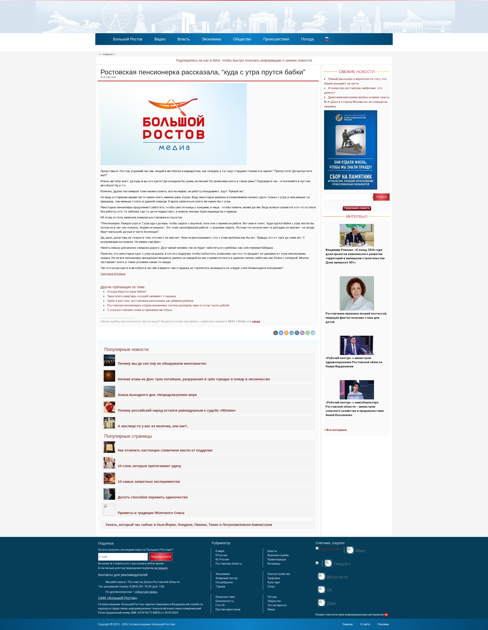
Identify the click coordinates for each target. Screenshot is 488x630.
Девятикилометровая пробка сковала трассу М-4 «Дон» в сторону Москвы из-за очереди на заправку (356, 102)
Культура (274, 582)
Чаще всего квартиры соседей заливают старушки (141, 296)
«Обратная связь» (146, 591)
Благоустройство (279, 573)
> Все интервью (335, 430)
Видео (159, 39)
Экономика (211, 39)
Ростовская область (229, 563)
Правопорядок (277, 559)
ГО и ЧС (220, 605)
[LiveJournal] (297, 333)
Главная (348, 624)
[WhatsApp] (307, 333)
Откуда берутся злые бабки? (126, 291)
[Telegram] (313, 333)
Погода (307, 39)
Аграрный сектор (227, 578)
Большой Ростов (127, 39)
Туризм (220, 586)
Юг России (222, 559)
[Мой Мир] (291, 333)
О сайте (365, 624)
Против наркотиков (228, 609)
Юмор (271, 609)
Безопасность (225, 601)
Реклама (383, 624)
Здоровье (274, 578)
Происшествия (276, 39)
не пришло (161, 568)
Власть (183, 39)
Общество (242, 39)
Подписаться (161, 556)
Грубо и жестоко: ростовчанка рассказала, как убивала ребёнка (150, 301)
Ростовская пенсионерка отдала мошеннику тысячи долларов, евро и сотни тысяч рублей (168, 305)
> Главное (107, 54)
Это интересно (277, 605)
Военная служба (278, 555)
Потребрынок (224, 582)
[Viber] (302, 333)
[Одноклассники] (286, 333)
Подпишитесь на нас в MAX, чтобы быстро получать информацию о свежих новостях (244, 60)
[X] (275, 333)
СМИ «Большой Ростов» (117, 598)
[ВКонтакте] (281, 333)
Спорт (271, 586)
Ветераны (274, 563)
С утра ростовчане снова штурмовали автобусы (139, 310)
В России (221, 555)
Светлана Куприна (112, 274)
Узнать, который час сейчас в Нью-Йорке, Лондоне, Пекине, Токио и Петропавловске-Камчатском (189, 525)
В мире (220, 551)
